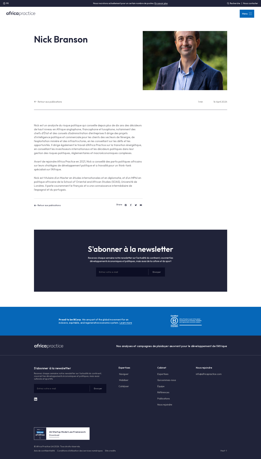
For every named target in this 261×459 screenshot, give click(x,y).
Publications (163, 398)
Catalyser (124, 386)
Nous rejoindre (164, 404)
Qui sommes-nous (166, 380)
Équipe (160, 386)
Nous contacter (250, 3)
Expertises (162, 373)
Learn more (125, 322)
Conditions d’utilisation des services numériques (80, 450)
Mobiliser (123, 380)
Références (163, 392)
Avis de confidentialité (44, 450)
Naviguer (124, 373)
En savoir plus (161, 3)
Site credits (110, 450)
